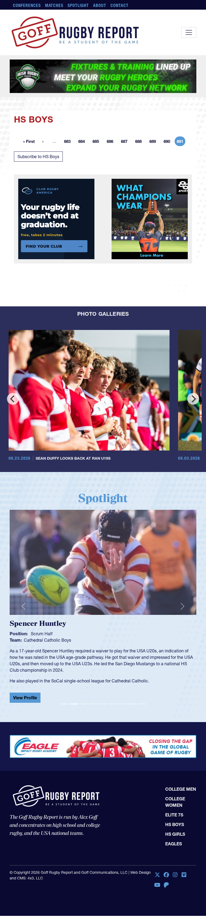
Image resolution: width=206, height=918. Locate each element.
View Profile (101, 726)
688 (140, 175)
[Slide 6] (113, 737)
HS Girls (175, 867)
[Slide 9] (142, 737)
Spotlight (78, 5)
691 (181, 175)
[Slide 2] (74, 737)
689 (154, 175)
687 (126, 175)
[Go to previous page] (43, 174)
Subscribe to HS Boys (38, 189)
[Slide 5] (103, 737)
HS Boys (174, 857)
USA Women (112, 673)
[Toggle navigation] (188, 32)
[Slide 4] (93, 737)
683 (69, 175)
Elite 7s (174, 848)
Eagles (173, 877)
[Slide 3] (84, 737)
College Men (180, 822)
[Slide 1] (64, 737)
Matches (54, 5)
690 (168, 175)
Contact (119, 5)
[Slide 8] (132, 737)
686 (111, 175)
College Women (175, 835)
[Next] (193, 432)
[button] (24, 639)
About (99, 5)
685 (97, 175)
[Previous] (13, 432)
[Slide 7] (122, 737)
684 (83, 175)
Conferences (27, 5)
